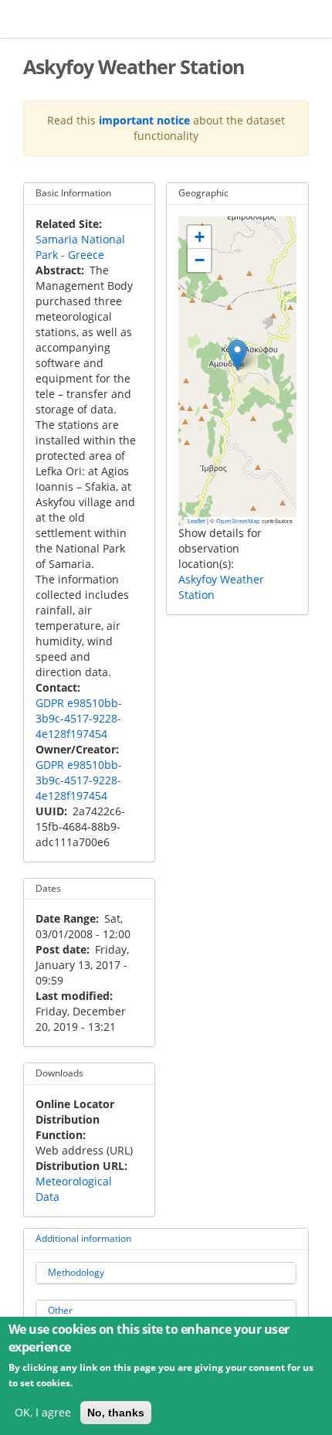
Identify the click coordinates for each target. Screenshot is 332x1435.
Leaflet (196, 521)
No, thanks (115, 1412)
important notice (144, 120)
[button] (237, 355)
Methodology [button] (76, 1272)
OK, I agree (43, 1412)
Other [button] (60, 1310)
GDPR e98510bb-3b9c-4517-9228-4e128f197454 (79, 718)
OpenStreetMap (238, 521)
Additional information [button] (83, 1238)
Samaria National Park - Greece (80, 247)
